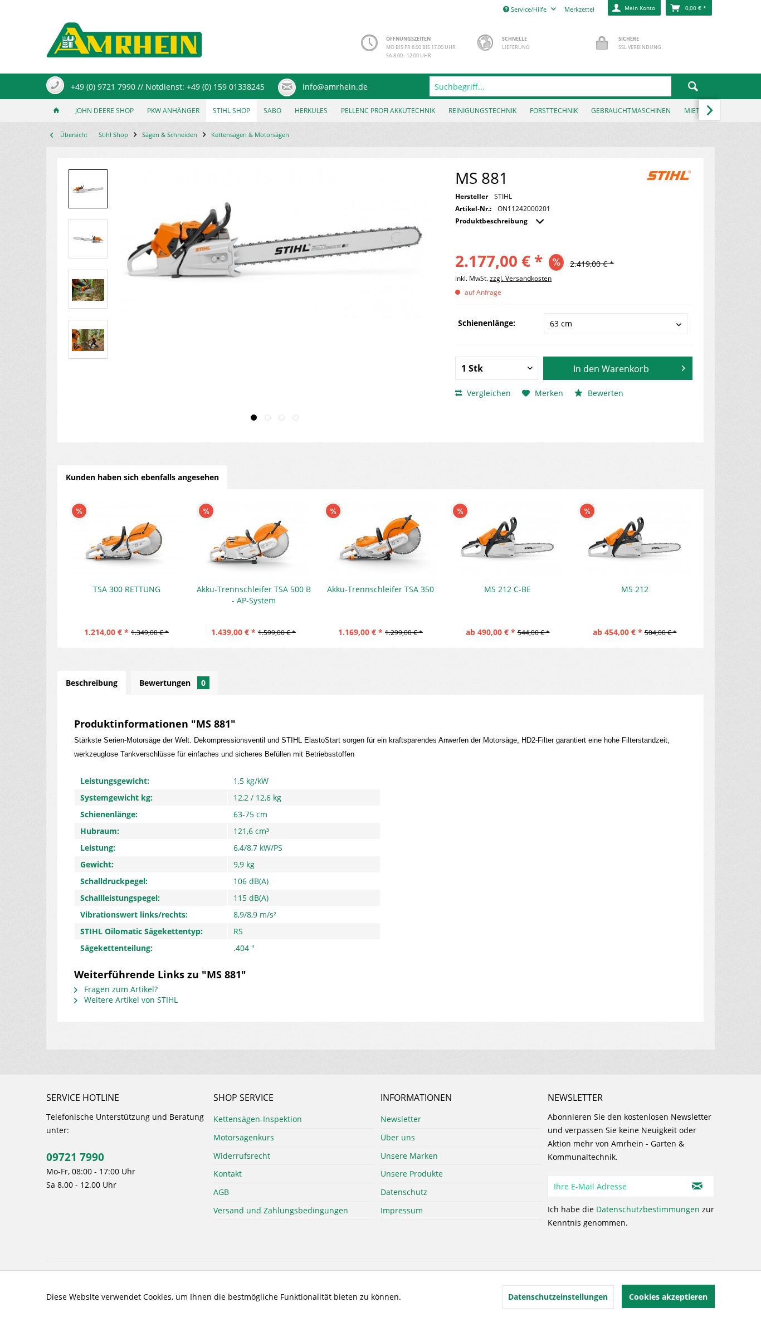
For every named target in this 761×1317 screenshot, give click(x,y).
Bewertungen (172, 682)
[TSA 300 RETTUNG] (126, 539)
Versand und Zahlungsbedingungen (280, 1210)
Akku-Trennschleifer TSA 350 (380, 589)
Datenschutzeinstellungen (558, 1296)
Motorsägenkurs (243, 1137)
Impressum (401, 1210)
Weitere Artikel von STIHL (130, 999)
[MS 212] (634, 539)
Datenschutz (403, 1192)
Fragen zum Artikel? (120, 989)
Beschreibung (92, 682)
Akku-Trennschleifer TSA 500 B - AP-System (254, 595)
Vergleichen (488, 393)
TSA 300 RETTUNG (126, 589)
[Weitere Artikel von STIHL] (668, 175)
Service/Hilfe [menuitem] (528, 9)
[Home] (56, 110)
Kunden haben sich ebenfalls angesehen (142, 477)
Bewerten (604, 393)
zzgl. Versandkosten (521, 278)
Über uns (397, 1137)
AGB (221, 1192)
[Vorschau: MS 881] (88, 188)
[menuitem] (572, 86)
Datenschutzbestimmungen (648, 1209)
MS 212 (634, 589)
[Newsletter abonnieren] (697, 1186)
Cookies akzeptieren (668, 1296)
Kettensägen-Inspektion (257, 1119)
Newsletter (400, 1119)
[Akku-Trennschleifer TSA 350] (380, 539)
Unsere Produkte (411, 1173)
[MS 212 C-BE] (507, 539)
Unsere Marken (409, 1155)
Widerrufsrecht (241, 1155)
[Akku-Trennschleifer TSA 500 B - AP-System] (253, 539)
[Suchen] (693, 86)
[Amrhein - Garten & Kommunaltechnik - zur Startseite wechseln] (124, 37)
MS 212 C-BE (507, 589)
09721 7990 (75, 1157)
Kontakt (227, 1173)
